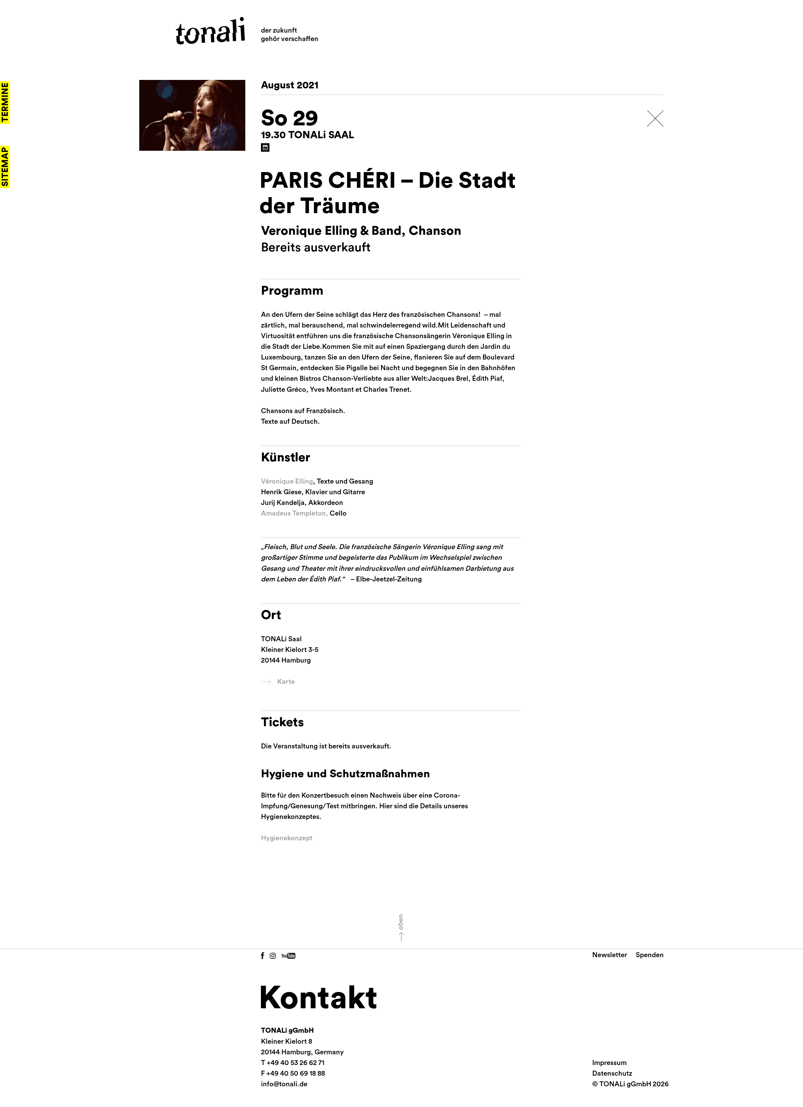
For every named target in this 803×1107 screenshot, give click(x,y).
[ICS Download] (265, 147)
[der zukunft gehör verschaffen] (210, 31)
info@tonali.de (284, 1084)
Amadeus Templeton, (294, 513)
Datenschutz (612, 1073)
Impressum (609, 1062)
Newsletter (609, 955)
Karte (286, 681)
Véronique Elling (287, 481)
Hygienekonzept (286, 838)
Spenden (650, 955)
